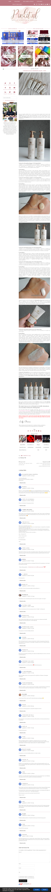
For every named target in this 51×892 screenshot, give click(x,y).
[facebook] (38, 4)
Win (25, 457)
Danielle (25, 594)
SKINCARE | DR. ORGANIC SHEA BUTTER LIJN (25, 463)
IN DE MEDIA (39, 1)
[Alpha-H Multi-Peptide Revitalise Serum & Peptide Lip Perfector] (22, 439)
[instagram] (36, 4)
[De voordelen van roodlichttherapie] (30, 439)
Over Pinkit (17, 1)
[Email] (47, 4)
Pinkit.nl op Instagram (45, 409)
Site (19, 872)
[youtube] (41, 4)
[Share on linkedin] (30, 455)
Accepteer (37, 889)
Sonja (24, 559)
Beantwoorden (23, 482)
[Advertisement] (34, 104)
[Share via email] (21, 455)
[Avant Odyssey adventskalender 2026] (46, 439)
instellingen (12, 890)
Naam (20, 863)
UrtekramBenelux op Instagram (24, 410)
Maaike (24, 694)
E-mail (20, 867)
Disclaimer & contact (28, 1)
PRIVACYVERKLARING (17, 4)
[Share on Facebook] (23, 455)
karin (24, 814)
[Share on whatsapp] (28, 455)
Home (10, 1)
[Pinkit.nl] (25, 13)
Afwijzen (44, 889)
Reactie (20, 852)
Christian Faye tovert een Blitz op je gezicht (35, 567)
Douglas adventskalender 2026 (38, 447)
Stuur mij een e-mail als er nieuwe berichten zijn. (27, 877)
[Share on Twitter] (24, 455)
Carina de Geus (27, 509)
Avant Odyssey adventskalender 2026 (46, 447)
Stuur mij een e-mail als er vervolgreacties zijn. (27, 876)
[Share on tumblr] (27, 455)
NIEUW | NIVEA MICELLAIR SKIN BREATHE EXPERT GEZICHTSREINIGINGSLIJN (43, 464)
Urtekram (22, 457)
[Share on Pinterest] (26, 455)
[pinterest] (39, 4)
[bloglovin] (43, 4)
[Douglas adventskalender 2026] (38, 439)
